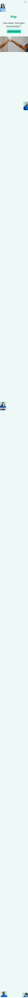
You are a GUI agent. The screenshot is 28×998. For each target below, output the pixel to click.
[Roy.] (14, 17)
